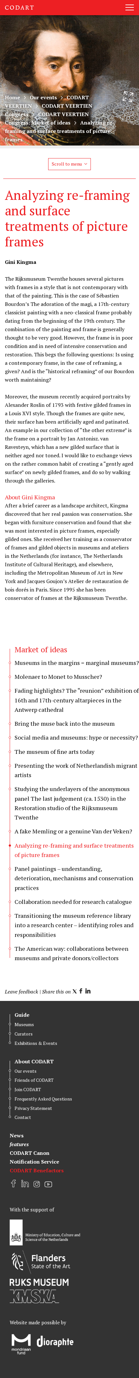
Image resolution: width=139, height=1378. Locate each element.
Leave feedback (21, 991)
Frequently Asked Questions (43, 1099)
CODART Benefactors (37, 1170)
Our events (43, 97)
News (17, 1135)
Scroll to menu (67, 164)
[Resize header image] (128, 97)
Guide (22, 1014)
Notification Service (34, 1161)
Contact (23, 1117)
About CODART (34, 1061)
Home (12, 97)
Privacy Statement (33, 1108)
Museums (24, 1024)
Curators (24, 1034)
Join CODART (28, 1089)
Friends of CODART (34, 1080)
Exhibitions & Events (36, 1043)
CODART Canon (29, 1152)
